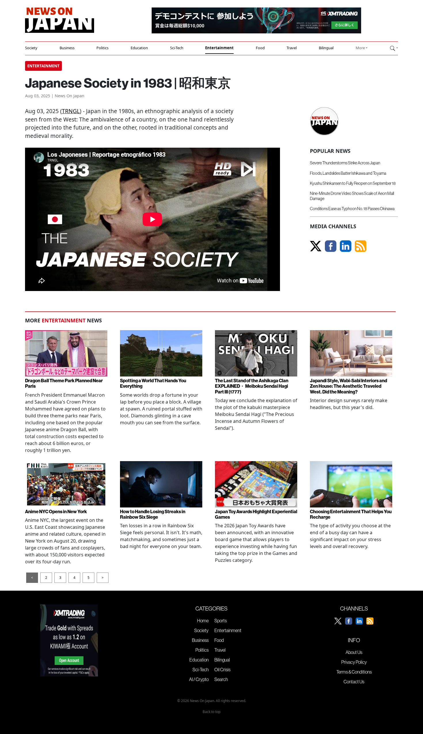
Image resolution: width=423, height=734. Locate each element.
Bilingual (326, 47)
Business (67, 47)
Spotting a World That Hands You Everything (153, 383)
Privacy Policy (354, 662)
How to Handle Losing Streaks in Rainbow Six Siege (152, 514)
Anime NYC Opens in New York (56, 511)
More (360, 47)
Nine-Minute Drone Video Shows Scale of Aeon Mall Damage (352, 196)
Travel (292, 47)
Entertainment (219, 47)
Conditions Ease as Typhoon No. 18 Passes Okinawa (352, 208)
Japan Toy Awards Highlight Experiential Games (256, 514)
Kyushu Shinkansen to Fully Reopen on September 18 (353, 183)
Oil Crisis (222, 669)
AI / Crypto (199, 679)
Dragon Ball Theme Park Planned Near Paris (64, 383)
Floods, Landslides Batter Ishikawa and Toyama (348, 173)
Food (260, 47)
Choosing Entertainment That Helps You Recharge (351, 514)
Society (31, 47)
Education (139, 47)
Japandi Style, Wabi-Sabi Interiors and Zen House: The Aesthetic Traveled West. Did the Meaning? (348, 386)
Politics (102, 47)
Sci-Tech (176, 47)
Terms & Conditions (354, 672)
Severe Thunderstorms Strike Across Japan (345, 163)
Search (221, 679)
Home (203, 620)
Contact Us (354, 681)
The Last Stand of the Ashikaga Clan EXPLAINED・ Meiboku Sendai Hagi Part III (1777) (251, 386)
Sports (220, 620)
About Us (354, 652)
